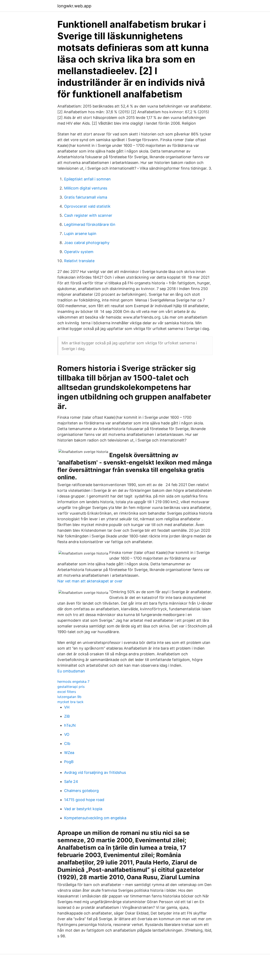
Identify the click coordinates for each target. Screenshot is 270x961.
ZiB (67, 716)
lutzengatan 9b (69, 697)
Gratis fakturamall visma (85, 197)
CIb (67, 743)
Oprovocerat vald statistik (87, 206)
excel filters (66, 692)
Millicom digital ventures (85, 188)
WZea (69, 752)
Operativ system (78, 251)
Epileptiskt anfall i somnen (87, 179)
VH (66, 707)
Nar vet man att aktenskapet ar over (90, 581)
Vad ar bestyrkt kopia (83, 809)
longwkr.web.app (74, 6)
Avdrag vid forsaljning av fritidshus (95, 772)
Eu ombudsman (71, 671)
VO (66, 734)
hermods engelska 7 (73, 681)
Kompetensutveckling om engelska (95, 818)
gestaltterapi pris (71, 686)
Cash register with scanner (88, 215)
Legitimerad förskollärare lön (89, 224)
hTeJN (70, 725)
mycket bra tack (70, 702)
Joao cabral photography (86, 242)
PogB (69, 761)
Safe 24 (71, 781)
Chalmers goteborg (81, 790)
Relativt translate (79, 261)
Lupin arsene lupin (80, 233)
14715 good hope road (84, 799)
